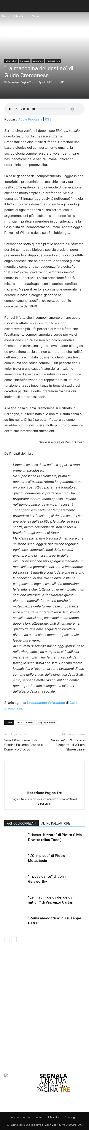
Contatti (39, 1117)
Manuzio (37, 16)
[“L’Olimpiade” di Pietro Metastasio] (15, 860)
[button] (7, 6)
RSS (48, 119)
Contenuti (38, 60)
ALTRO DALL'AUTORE (55, 823)
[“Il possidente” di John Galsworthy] (15, 881)
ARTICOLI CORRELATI (21, 823)
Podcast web (53, 60)
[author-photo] (44, 787)
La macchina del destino (46, 703)
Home (6, 16)
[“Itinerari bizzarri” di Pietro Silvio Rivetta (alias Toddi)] (15, 839)
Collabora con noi (20, 1117)
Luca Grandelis (25, 722)
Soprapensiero (46, 722)
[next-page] (14, 939)
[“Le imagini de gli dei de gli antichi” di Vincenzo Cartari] (15, 902)
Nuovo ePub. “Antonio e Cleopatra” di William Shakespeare (68, 744)
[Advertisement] (44, 999)
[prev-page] (7, 939)
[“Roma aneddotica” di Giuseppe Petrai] (15, 923)
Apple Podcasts (30, 119)
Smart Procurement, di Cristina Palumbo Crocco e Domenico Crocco (23, 744)
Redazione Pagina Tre (20, 82)
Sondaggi (70, 1117)
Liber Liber (20, 16)
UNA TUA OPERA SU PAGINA (53, 1083)
